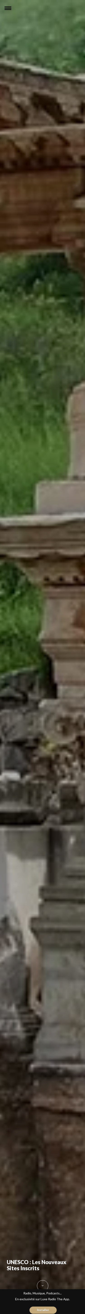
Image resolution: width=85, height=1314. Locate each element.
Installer (43, 1310)
